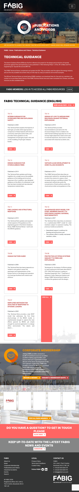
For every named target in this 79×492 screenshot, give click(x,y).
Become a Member (30, 378)
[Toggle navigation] (72, 6)
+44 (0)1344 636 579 (61, 467)
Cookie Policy (36, 465)
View (11, 149)
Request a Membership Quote (54, 378)
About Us (7, 461)
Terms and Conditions (39, 463)
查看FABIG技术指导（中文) (63, 105)
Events (6, 472)
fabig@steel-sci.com (61, 472)
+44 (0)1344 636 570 (61, 470)
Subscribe (38, 449)
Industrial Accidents (10, 470)
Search (6, 474)
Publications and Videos (22, 50)
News (6, 463)
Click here (38, 435)
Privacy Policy (36, 461)
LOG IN (70, 89)
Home (11, 50)
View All (45, 297)
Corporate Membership (11, 465)
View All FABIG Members (38, 418)
